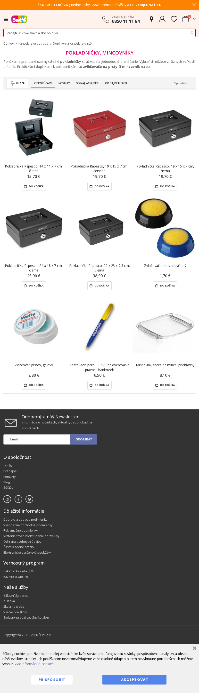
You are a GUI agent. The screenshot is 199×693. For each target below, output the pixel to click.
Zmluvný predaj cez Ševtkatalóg (26, 617)
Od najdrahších (116, 83)
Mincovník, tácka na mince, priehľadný (165, 365)
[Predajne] (151, 19)
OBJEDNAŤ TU (149, 4)
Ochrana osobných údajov (22, 542)
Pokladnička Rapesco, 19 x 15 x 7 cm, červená (99, 168)
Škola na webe (13, 607)
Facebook (18, 499)
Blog (6, 482)
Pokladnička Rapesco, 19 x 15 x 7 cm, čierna (165, 168)
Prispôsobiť (52, 679)
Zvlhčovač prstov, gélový (34, 365)
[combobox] (99, 33)
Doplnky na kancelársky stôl (72, 43)
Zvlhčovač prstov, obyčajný (165, 265)
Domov (8, 43)
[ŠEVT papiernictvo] (19, 19)
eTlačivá (9, 601)
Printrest (29, 499)
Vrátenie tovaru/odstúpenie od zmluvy (31, 536)
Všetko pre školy (15, 612)
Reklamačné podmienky (20, 530)
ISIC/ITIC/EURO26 (15, 577)
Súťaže (8, 488)
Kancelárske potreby (33, 43)
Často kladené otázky (18, 547)
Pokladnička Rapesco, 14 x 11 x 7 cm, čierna (34, 168)
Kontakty (9, 477)
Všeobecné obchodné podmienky (27, 525)
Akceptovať (134, 679)
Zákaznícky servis (15, 596)
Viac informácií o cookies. (34, 663)
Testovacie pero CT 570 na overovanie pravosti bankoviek (99, 367)
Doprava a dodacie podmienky (25, 520)
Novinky (64, 83)
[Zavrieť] (194, 649)
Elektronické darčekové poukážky (27, 552)
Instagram (7, 499)
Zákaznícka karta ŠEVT (19, 571)
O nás (7, 466)
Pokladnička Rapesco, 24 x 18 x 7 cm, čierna (34, 267)
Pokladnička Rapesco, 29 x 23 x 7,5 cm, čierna (99, 267)
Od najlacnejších (87, 83)
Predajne (10, 471)
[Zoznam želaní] (174, 19)
